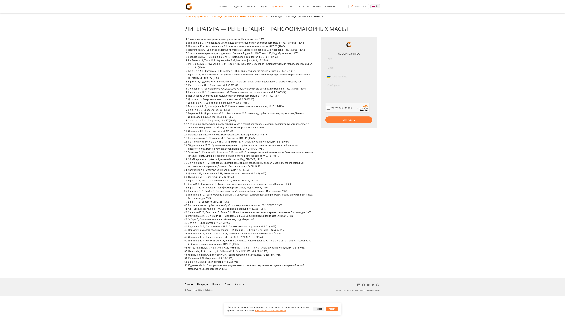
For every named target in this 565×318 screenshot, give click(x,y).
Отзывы (317, 6)
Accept (332, 309)
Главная (223, 6)
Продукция (237, 6)
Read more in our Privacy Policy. (270, 310)
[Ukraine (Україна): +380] (328, 76)
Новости (251, 6)
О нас (290, 6)
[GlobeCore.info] (189, 6)
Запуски (263, 6)
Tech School (303, 6)
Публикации (277, 6)
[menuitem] (223, 6)
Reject (319, 309)
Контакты (330, 6)
